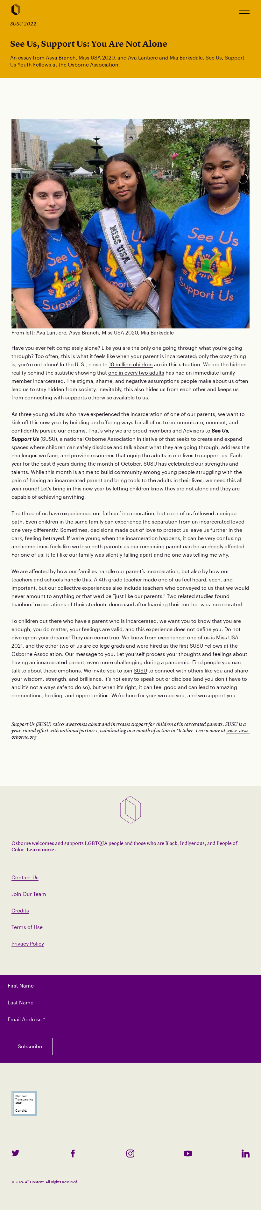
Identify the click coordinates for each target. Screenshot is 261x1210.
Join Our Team (28, 894)
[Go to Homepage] (15, 10)
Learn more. (41, 849)
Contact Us (25, 877)
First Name (21, 985)
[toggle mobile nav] (244, 10)
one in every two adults (136, 372)
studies (205, 596)
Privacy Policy (27, 943)
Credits (20, 910)
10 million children (131, 364)
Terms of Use (27, 927)
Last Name (20, 1002)
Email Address (26, 1019)
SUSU (48, 439)
